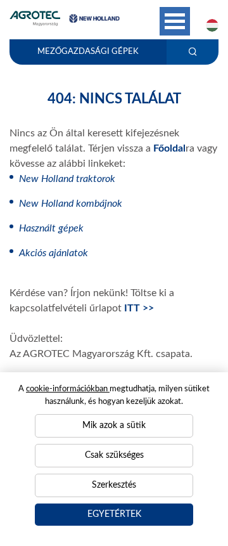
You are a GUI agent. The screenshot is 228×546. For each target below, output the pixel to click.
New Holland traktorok (67, 179)
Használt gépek (51, 228)
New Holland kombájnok (70, 203)
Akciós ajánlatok (53, 253)
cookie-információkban (68, 389)
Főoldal (169, 148)
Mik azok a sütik (114, 425)
